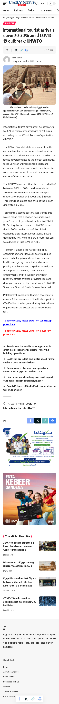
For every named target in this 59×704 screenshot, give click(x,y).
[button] (6, 3)
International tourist (14, 408)
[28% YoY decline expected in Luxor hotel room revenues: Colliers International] (47, 546)
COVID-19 (31, 403)
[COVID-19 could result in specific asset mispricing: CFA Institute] (47, 601)
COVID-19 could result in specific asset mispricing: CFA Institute (19, 602)
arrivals (20, 403)
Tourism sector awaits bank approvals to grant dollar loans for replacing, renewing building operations (27, 350)
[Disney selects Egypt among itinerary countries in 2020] (47, 566)
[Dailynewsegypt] (22, 3)
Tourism (9, 23)
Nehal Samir (17, 57)
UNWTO (31, 408)
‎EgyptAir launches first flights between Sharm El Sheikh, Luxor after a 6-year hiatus (19, 582)
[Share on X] (16, 50)
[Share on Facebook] (11, 50)
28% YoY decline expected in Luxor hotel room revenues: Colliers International (18, 546)
